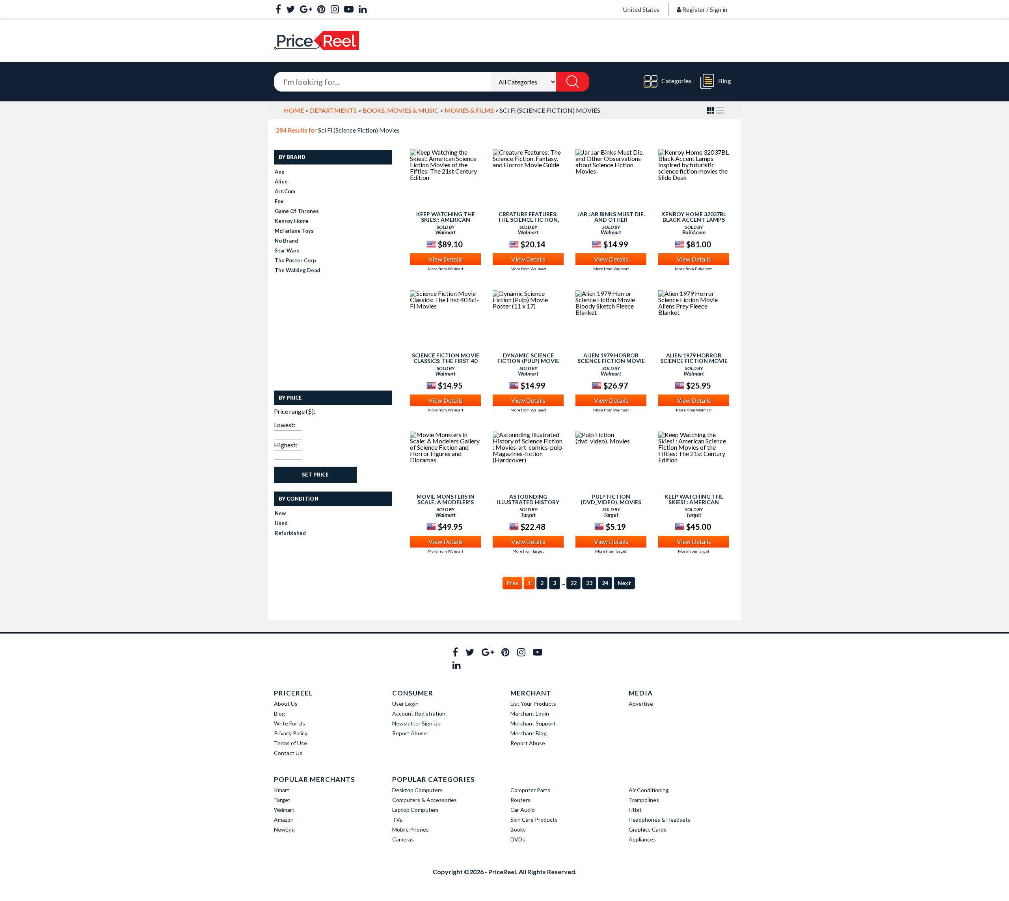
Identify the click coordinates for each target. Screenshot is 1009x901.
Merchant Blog (528, 733)
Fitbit (635, 809)
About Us (286, 703)
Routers (520, 799)
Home (294, 110)
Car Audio (522, 809)
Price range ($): (294, 411)
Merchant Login (529, 713)
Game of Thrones (297, 211)
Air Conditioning (649, 790)
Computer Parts (530, 790)
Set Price (315, 474)
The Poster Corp (295, 260)
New (280, 513)
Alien (281, 181)
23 (589, 582)
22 (573, 582)
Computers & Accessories (424, 799)
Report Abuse (409, 733)
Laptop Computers (415, 809)
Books (518, 829)
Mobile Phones (410, 829)
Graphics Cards (647, 829)
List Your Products (533, 703)
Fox (279, 201)
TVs (397, 819)
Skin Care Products (534, 819)
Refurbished (290, 533)
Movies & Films (469, 110)
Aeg (280, 171)
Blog (724, 80)
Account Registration (418, 713)
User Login (405, 703)
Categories (676, 80)
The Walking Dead (297, 270)
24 (605, 582)
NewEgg (284, 829)
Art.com (285, 191)
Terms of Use (290, 743)
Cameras (403, 839)
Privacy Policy (290, 733)
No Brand (286, 240)
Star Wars (287, 250)
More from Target (528, 551)
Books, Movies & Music (401, 110)
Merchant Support (533, 723)
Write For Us (289, 723)
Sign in (718, 9)
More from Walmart (446, 269)
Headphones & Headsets (660, 819)
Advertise (641, 703)
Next (624, 582)
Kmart (281, 790)
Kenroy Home (292, 221)
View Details (445, 259)
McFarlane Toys (294, 231)
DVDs (517, 839)
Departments (333, 110)
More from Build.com (694, 269)
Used (281, 523)
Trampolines (644, 799)
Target (282, 799)
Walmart (284, 809)
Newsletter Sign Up (416, 723)
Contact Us (288, 753)
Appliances (642, 839)
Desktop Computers (417, 790)
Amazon (284, 819)
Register (693, 9)
